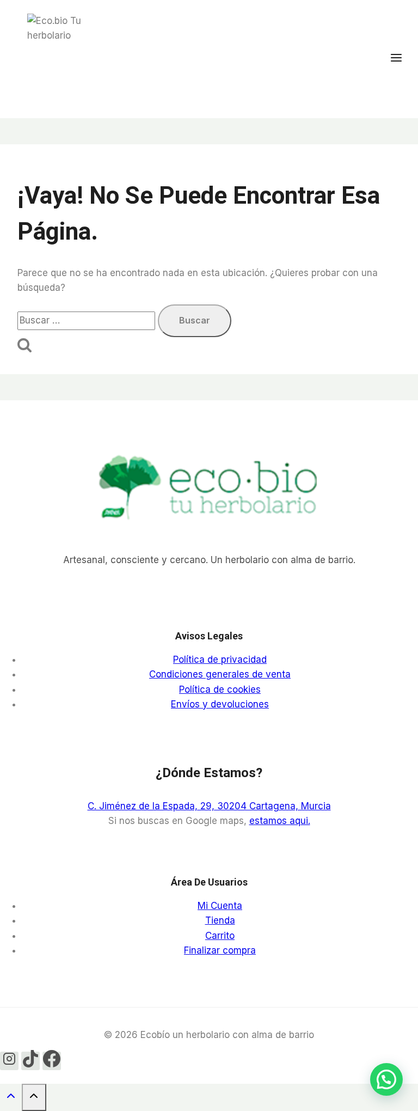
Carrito (220, 935)
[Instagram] (9, 1061)
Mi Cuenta (220, 905)
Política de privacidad (220, 659)
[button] (386, 1079)
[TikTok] (30, 1061)
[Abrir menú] (401, 58)
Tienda (220, 920)
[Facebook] (51, 1061)
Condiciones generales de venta (220, 674)
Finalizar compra (220, 950)
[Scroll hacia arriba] (11, 1098)
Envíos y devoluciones (220, 704)
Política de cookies (220, 689)
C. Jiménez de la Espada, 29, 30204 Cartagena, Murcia (209, 806)
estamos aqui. (279, 820)
